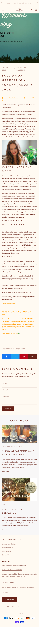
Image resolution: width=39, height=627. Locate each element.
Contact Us (5, 555)
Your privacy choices (9, 544)
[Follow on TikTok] (19, 606)
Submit (8, 409)
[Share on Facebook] (6, 356)
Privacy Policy (6, 376)
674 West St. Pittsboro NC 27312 (12, 570)
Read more (5, 471)
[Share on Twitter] (15, 356)
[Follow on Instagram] (8, 606)
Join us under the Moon (10, 98)
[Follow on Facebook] (3, 606)
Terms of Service (19, 376)
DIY (3, 504)
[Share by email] (32, 356)
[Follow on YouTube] (13, 606)
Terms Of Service (7, 547)
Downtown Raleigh (22, 68)
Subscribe (9, 599)
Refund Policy (6, 551)
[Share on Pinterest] (24, 356)
